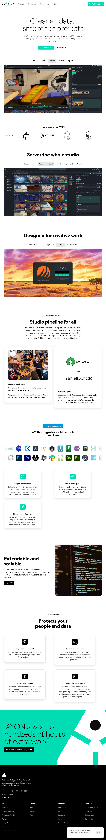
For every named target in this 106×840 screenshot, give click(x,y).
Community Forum (91, 807)
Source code (89, 815)
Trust (31, 815)
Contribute (89, 819)
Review (4, 819)
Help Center (61, 807)
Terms (11, 794)
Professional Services (10, 831)
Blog (59, 811)
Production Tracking (9, 815)
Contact (33, 811)
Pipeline (5, 807)
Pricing (4, 827)
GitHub (51, 330)
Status (59, 819)
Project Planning (8, 811)
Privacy (4, 794)
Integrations (6, 823)
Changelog (61, 815)
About (32, 807)
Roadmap (88, 811)
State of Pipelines (63, 823)
